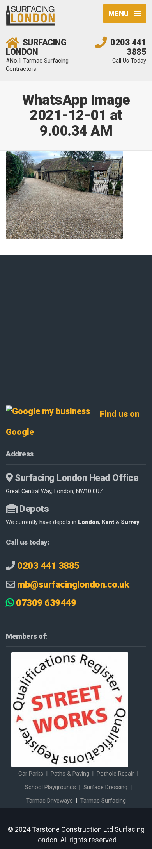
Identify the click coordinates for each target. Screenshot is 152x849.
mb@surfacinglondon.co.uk (73, 584)
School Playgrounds (50, 787)
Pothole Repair (115, 773)
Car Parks (30, 773)
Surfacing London (36, 47)
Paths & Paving (70, 773)
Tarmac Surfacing (103, 800)
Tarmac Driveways (49, 800)
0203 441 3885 (128, 47)
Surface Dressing (105, 787)
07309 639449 (45, 602)
